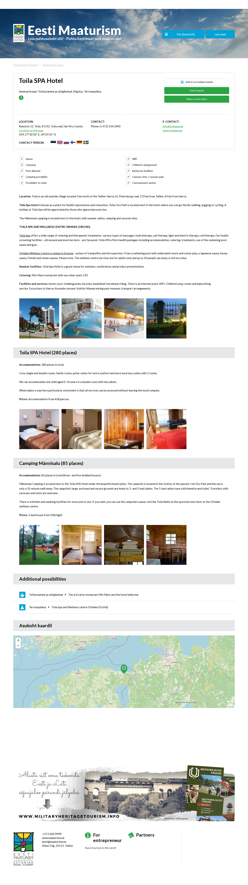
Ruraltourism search (52, 64)
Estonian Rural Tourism (25, 64)
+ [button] (18, 640)
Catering (31, 164)
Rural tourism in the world (100, 847)
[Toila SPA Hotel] (39, 318)
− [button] (18, 645)
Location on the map (31, 130)
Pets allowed (33, 170)
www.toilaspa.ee (172, 130)
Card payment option (144, 182)
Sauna (29, 158)
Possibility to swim (36, 182)
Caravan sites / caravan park (148, 176)
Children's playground (144, 164)
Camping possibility (37, 176)
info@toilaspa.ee (173, 126)
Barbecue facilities (142, 170)
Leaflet (231, 706)
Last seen (220, 34)
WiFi (134, 158)
